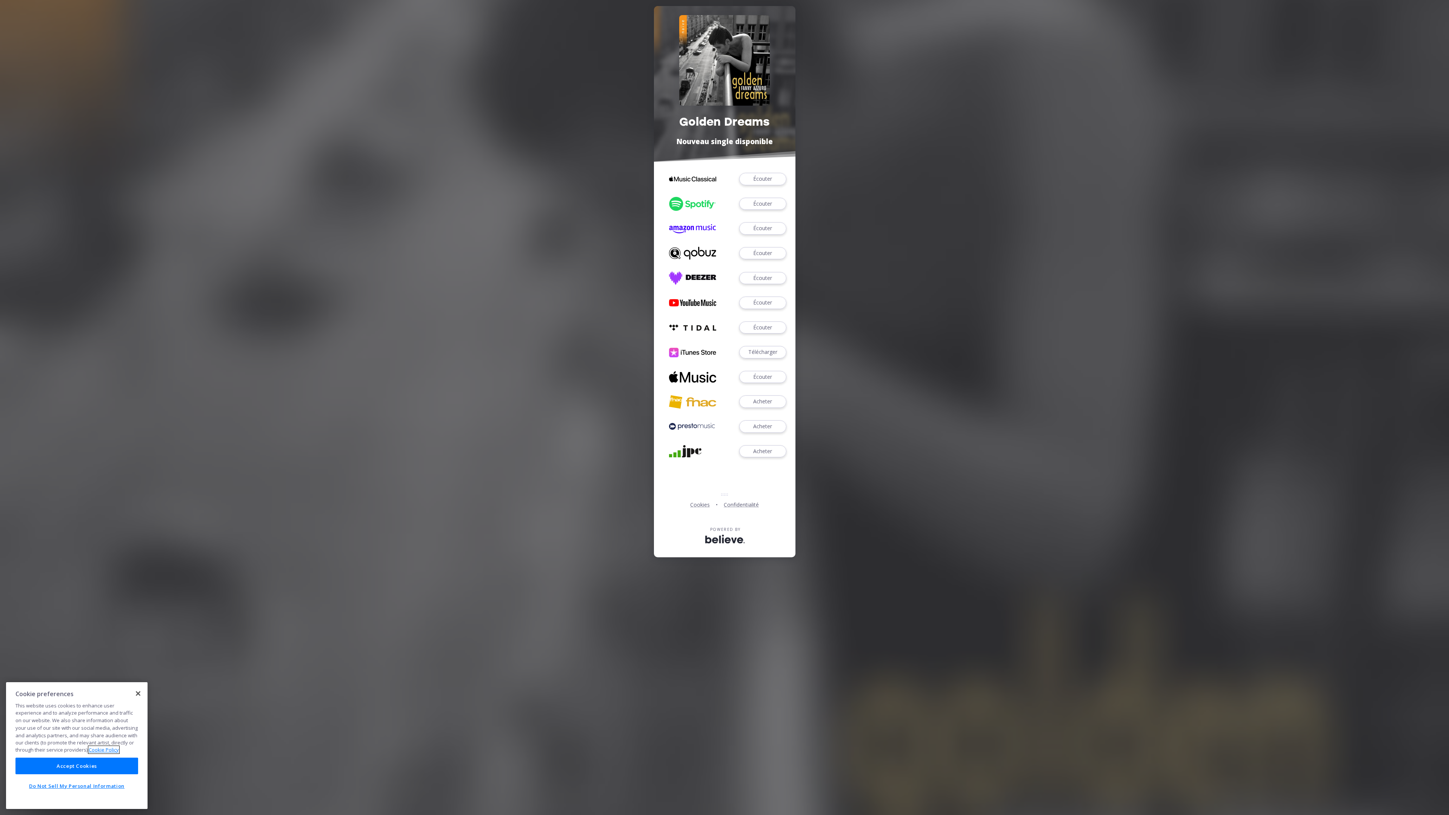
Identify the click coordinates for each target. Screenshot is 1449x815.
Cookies (700, 504)
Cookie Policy (104, 749)
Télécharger (762, 351)
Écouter (762, 178)
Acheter (762, 401)
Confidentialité (741, 504)
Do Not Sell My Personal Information (77, 786)
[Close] (138, 693)
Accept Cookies (77, 766)
